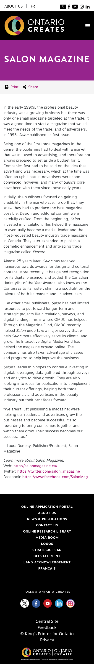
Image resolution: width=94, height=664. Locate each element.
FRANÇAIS (47, 568)
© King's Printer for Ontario (47, 634)
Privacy (47, 640)
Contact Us (47, 525)
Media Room (47, 537)
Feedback (47, 628)
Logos (47, 544)
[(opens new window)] (63, 6)
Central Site (47, 622)
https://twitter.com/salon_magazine (48, 471)
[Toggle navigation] (85, 25)
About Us (47, 513)
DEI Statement (31, 556)
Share (32, 87)
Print (13, 87)
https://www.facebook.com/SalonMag (55, 477)
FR (33, 6)
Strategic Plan (47, 550)
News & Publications (47, 519)
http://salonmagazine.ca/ (35, 466)
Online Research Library (37, 531)
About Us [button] (13, 6)
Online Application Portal (38, 507)
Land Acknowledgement (37, 562)
